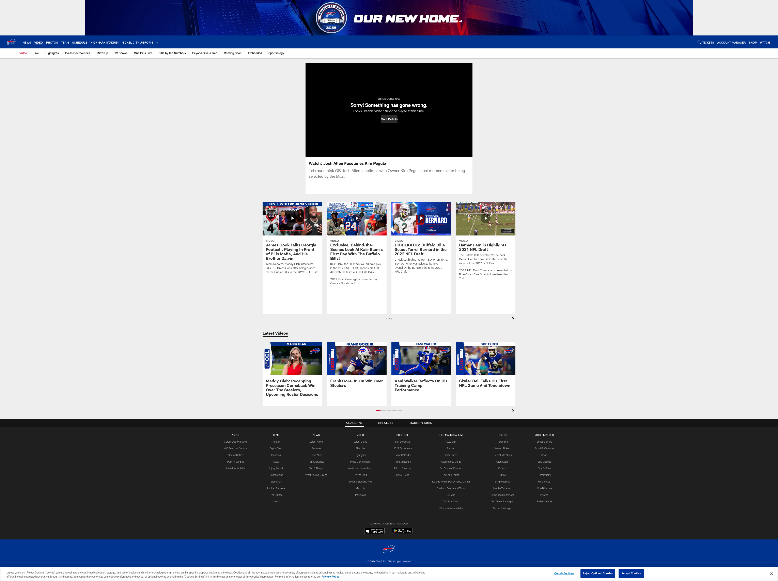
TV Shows (360, 494)
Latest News (316, 441)
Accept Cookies (631, 573)
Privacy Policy (330, 576)
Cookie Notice (235, 455)
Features (316, 448)
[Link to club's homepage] (11, 42)
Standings (276, 481)
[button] (389, 119)
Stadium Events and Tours (451, 488)
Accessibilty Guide (451, 461)
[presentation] (513, 319)
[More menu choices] (157, 42)
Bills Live (360, 448)
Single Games (502, 481)
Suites (502, 474)
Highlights (360, 455)
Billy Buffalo (544, 468)
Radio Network (544, 501)
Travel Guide (402, 474)
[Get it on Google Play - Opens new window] (402, 533)
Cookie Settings (564, 573)
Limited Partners (276, 488)
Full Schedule (402, 441)
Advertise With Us (235, 468)
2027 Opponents (402, 448)
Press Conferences (360, 461)
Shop (544, 455)
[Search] (699, 42)
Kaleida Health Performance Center (451, 481)
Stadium (451, 441)
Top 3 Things (316, 468)
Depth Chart (276, 448)
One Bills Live (544, 488)
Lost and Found (451, 474)
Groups (502, 468)
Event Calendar (402, 455)
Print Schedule (403, 461)
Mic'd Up (360, 488)
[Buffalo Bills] (389, 550)
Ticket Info (502, 441)
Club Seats (502, 461)
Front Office (276, 494)
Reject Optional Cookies (598, 573)
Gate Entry (451, 455)
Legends (276, 501)
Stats (276, 461)
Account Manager (502, 508)
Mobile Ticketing (502, 488)
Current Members (502, 455)
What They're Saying (316, 474)
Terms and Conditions (502, 494)
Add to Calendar (402, 468)
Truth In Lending (235, 461)
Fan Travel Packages (502, 501)
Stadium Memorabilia (451, 508)
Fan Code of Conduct (451, 468)
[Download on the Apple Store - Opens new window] (374, 531)
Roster (276, 441)
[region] (389, 574)
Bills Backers (544, 461)
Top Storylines (316, 461)
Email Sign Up (544, 441)
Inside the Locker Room (360, 468)
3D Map (451, 494)
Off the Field (360, 474)
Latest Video (360, 441)
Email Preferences (544, 448)
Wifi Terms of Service (235, 448)
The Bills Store (451, 501)
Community (544, 474)
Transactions (276, 474)
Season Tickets (502, 448)
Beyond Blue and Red (360, 481)
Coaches (276, 455)
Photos (544, 494)
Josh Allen (316, 455)
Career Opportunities (235, 441)
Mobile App (544, 481)
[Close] (771, 573)
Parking (451, 448)
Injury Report (276, 468)
